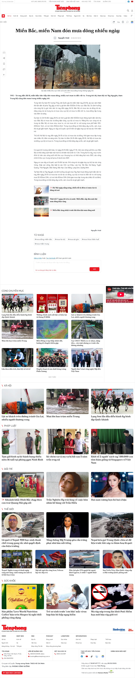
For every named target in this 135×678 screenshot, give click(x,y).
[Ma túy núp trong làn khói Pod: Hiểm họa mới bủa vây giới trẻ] (112, 596)
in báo (123, 22)
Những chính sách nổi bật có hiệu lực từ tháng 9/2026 (51, 316)
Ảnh (32, 636)
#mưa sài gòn (73, 239)
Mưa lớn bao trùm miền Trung (14, 341)
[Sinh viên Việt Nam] (119, 630)
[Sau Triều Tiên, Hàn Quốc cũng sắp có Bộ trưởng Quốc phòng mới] (118, 559)
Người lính (77, 16)
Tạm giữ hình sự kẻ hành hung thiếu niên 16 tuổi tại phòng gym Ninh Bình (22, 458)
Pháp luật (61, 16)
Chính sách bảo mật (118, 651)
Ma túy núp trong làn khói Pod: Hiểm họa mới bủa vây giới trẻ (111, 613)
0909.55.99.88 (35, 654)
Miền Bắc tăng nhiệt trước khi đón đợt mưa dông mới (73, 210)
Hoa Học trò (86, 1)
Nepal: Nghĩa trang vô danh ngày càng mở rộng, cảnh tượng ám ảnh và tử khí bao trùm (17, 572)
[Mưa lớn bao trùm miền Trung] (17, 329)
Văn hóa (89, 16)
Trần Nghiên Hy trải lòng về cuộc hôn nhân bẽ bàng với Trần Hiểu (67, 501)
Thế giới (46, 16)
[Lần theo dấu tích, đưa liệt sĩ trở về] (17, 357)
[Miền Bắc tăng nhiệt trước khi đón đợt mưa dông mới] (41, 212)
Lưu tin (4, 64)
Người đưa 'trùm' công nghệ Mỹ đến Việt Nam (86, 370)
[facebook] (128, 1)
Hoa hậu (118, 16)
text (118, 22)
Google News (132, 22)
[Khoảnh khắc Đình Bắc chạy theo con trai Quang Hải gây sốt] (23, 484)
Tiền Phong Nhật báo (56, 1)
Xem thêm (131, 15)
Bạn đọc (108, 643)
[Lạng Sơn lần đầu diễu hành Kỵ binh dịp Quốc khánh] (17, 303)
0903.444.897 (61, 654)
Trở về (4, 75)
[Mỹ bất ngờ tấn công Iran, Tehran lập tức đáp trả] (50, 559)
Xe (83, 16)
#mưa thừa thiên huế (90, 239)
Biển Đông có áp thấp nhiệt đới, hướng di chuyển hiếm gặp (49, 342)
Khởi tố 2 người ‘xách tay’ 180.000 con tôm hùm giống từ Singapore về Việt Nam (112, 459)
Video (125, 16)
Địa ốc (31, 16)
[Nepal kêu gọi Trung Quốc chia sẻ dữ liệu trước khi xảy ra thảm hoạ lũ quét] (112, 525)
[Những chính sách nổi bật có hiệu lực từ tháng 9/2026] (52, 303)
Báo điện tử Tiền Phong (67, 8)
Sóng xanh (23, 16)
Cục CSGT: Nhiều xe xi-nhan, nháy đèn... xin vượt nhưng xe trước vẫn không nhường (85, 343)
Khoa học (111, 16)
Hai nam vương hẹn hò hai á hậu (108, 499)
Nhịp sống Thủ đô (36, 646)
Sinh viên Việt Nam (72, 1)
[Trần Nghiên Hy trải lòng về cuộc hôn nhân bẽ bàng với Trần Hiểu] (67, 484)
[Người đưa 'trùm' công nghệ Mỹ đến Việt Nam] (87, 357)
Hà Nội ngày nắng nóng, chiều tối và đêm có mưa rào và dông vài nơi (73, 189)
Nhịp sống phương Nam (53, 646)
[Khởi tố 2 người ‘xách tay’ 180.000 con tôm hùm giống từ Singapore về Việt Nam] (112, 441)
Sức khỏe (38, 16)
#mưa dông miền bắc (43, 239)
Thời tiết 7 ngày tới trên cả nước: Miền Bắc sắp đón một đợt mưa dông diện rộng (73, 200)
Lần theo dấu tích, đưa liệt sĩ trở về (16, 369)
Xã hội (9, 16)
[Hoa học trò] (130, 630)
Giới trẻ (53, 16)
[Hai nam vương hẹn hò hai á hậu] (112, 484)
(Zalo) (42, 654)
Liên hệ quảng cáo (35, 651)
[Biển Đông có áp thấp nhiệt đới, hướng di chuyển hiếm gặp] (52, 329)
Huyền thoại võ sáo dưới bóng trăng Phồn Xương (51, 370)
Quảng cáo (107, 1)
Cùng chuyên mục (13, 290)
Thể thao (69, 16)
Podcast (49, 636)
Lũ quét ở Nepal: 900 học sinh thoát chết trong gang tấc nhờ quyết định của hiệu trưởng (21, 543)
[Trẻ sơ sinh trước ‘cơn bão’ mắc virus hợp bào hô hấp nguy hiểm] (67, 596)
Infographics (81, 636)
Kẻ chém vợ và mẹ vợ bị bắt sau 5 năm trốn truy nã (66, 458)
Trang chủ (3, 15)
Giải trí (96, 16)
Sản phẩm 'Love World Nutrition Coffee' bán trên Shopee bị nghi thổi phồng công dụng (22, 614)
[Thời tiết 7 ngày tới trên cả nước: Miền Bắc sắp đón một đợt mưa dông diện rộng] (41, 201)
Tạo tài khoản (51, 258)
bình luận (127, 22)
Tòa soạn (96, 1)
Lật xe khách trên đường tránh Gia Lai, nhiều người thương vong (85, 316)
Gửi (94, 269)
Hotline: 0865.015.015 (38, 1)
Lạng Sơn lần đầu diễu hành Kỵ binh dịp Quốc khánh (17, 316)
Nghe (4, 53)
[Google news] (103, 656)
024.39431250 (8, 658)
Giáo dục (103, 16)
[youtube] (132, 1)
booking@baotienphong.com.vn (40, 656)
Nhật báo (20, 636)
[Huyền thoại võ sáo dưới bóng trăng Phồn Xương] (52, 357)
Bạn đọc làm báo (13, 673)
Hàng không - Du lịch (8, 646)
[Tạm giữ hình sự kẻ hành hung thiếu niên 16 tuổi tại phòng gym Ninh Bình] (23, 441)
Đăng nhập (38, 258)
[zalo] (98, 656)
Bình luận (4, 69)
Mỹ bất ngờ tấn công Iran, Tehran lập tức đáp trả (49, 571)
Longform (65, 636)
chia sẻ (114, 22)
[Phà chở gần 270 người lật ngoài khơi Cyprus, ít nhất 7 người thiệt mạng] (84, 559)
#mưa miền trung (42, 244)
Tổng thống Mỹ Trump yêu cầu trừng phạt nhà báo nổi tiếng (66, 541)
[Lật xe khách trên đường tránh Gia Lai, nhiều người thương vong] (87, 303)
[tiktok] (93, 656)
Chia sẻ (4, 58)
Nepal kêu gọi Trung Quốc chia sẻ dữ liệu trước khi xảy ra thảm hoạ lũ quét (111, 541)
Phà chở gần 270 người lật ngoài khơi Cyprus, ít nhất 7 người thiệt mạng (83, 572)
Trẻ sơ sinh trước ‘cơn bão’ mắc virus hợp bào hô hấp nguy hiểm (66, 613)
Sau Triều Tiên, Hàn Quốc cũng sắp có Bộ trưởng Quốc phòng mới (117, 571)
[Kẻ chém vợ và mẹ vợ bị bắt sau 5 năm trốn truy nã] (67, 441)
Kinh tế (15, 16)
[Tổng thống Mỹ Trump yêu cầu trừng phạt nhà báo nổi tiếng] (67, 525)
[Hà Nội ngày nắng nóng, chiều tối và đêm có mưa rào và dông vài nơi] (41, 189)
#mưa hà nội (60, 239)
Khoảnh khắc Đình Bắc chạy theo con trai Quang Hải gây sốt (22, 501)
